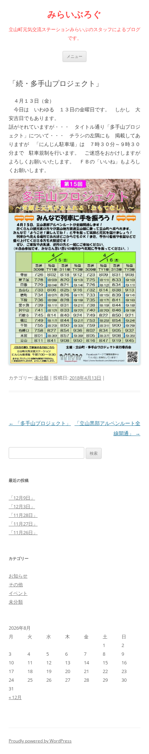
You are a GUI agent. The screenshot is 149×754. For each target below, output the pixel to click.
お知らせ (18, 576)
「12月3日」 (22, 506)
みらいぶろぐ (74, 14)
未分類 (41, 377)
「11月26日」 (23, 532)
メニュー (74, 56)
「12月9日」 (22, 497)
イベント (18, 593)
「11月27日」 (23, 523)
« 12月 (15, 697)
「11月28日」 (23, 515)
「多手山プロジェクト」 (40, 423)
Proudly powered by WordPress (40, 741)
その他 (16, 584)
